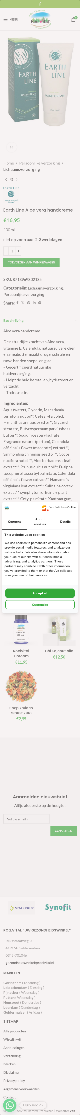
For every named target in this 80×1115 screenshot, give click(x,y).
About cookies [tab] (40, 521)
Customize (40, 604)
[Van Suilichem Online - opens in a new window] (59, 508)
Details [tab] (65, 521)
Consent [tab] (14, 521)
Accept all (40, 593)
